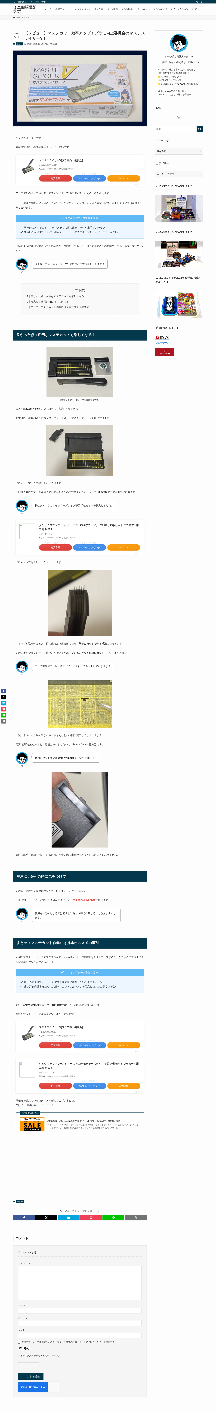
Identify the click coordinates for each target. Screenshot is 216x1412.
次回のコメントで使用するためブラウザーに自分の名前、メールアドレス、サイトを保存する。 (69, 1342)
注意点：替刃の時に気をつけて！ (50, 301)
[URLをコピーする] (136, 1217)
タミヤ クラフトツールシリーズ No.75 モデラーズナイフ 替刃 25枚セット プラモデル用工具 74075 (89, 527)
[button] (24, 1217)
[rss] (197, 1)
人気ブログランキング (165, 343)
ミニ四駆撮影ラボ (24, 9)
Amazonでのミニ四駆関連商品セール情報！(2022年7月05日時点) (84, 1120)
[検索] (201, 1)
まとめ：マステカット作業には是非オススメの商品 (60, 307)
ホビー (19, 44)
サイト (21, 1330)
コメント (24, 1263)
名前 (21, 1305)
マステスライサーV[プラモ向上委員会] (61, 160)
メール (23, 1317)
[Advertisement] (80, 1167)
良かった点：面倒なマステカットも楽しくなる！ (58, 296)
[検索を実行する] (200, 129)
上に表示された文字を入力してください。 (39, 1356)
